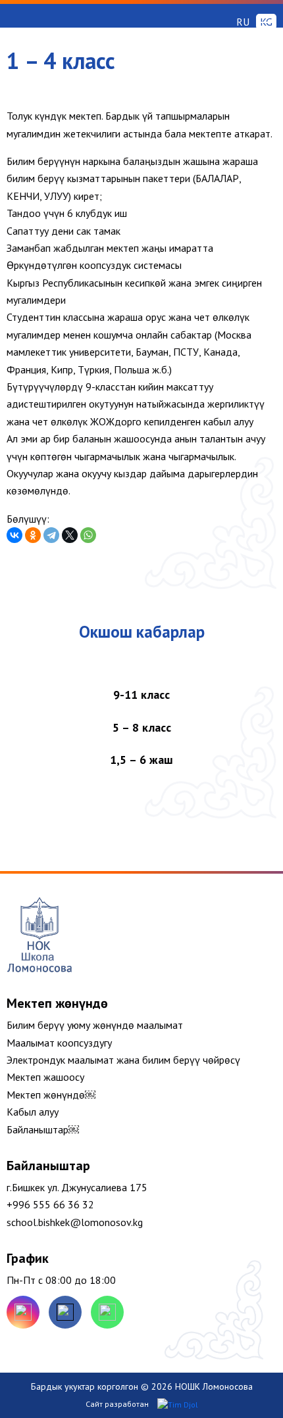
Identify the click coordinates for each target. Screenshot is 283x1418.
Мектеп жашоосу (45, 1076)
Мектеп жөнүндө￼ (51, 1094)
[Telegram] (51, 535)
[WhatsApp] (88, 535)
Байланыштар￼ (43, 1129)
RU (242, 21)
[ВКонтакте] (14, 535)
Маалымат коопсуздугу (59, 1042)
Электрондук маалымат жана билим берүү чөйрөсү (123, 1059)
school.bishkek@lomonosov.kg (75, 1222)
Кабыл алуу (33, 1111)
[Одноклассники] (33, 535)
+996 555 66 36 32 (50, 1204)
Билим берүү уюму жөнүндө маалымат (95, 1024)
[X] (70, 535)
